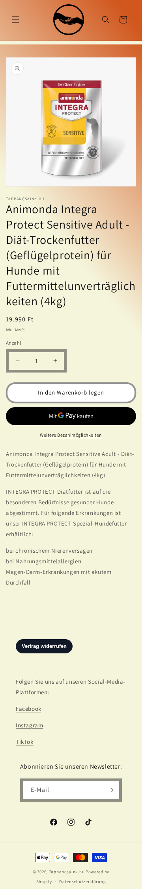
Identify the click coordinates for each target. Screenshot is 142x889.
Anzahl (13, 342)
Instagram (29, 725)
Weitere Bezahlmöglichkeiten (71, 435)
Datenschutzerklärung (82, 881)
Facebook (28, 708)
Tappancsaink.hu (67, 871)
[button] (15, 19)
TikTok (25, 741)
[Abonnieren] (110, 790)
